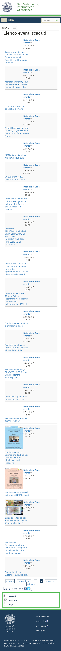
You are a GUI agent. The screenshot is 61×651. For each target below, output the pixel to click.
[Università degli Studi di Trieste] (7, 11)
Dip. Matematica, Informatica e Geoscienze (28, 7)
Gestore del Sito (43, 616)
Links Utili (13, 600)
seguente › (51, 581)
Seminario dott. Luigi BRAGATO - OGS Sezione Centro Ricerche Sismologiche (16, 373)
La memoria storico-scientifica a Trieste (14, 107)
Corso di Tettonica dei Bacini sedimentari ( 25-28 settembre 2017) (16, 520)
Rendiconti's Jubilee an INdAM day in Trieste (16, 398)
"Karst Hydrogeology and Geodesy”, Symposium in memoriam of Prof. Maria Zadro (17, 132)
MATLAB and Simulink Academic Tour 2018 (15, 156)
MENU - (6, 27)
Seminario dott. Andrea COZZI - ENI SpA (16, 419)
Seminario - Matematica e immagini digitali (16, 324)
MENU (11, 20)
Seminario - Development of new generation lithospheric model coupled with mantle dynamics (16, 547)
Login (11, 604)
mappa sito (41, 621)
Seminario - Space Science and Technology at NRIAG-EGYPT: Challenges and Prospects (16, 457)
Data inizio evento (28, 41)
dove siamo (41, 626)
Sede (37, 40)
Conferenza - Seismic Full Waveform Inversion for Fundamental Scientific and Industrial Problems (16, 57)
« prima (10, 581)
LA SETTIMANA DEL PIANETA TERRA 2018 (15, 178)
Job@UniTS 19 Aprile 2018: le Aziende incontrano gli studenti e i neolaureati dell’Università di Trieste (16, 298)
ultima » (31, 584)
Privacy (39, 630)
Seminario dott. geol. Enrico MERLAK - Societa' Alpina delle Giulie (16, 348)
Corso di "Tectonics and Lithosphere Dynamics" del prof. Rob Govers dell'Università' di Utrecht (16, 204)
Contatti (12, 596)
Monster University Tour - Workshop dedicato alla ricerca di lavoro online (17, 84)
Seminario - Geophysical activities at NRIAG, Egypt (17, 493)
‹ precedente (24, 581)
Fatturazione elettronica (43, 643)
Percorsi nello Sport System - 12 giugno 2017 (16, 573)
